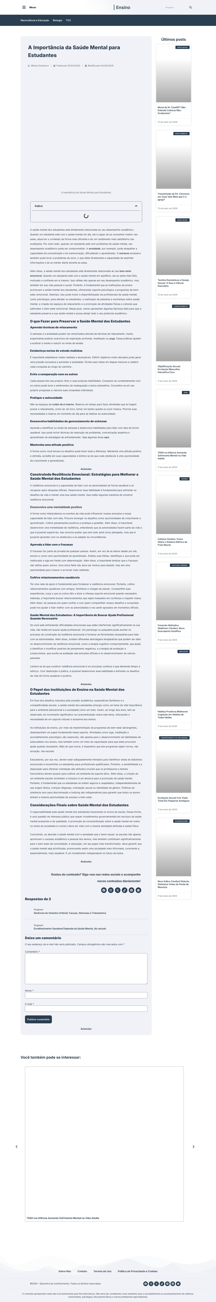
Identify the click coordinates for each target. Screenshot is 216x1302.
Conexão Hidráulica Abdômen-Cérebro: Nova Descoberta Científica (171, 628)
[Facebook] (104, 890)
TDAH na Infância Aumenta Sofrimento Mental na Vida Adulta (172, 455)
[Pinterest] (131, 890)
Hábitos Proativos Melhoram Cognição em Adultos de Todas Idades (173, 714)
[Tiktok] (124, 890)
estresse (124, 253)
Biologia (57, 20)
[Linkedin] (172, 1283)
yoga (112, 338)
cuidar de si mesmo (63, 404)
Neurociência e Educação (35, 20)
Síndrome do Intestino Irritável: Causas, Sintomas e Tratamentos (70, 913)
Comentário (32, 951)
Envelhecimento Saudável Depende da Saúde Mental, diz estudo (70, 928)
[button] (136, 206)
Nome (29, 990)
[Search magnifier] (191, 7)
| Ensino (121, 7)
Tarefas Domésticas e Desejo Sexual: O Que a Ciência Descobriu (173, 283)
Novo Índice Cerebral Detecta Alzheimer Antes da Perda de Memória (173, 884)
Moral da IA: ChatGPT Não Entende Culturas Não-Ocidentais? (172, 110)
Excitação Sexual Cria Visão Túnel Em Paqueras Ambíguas (174, 799)
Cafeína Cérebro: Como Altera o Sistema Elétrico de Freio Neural (172, 542)
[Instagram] (111, 890)
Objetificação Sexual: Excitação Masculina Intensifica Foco (169, 369)
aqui (106, 437)
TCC (68, 20)
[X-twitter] (117, 890)
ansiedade (94, 248)
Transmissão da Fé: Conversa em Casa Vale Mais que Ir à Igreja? (173, 196)
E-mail (29, 1004)
